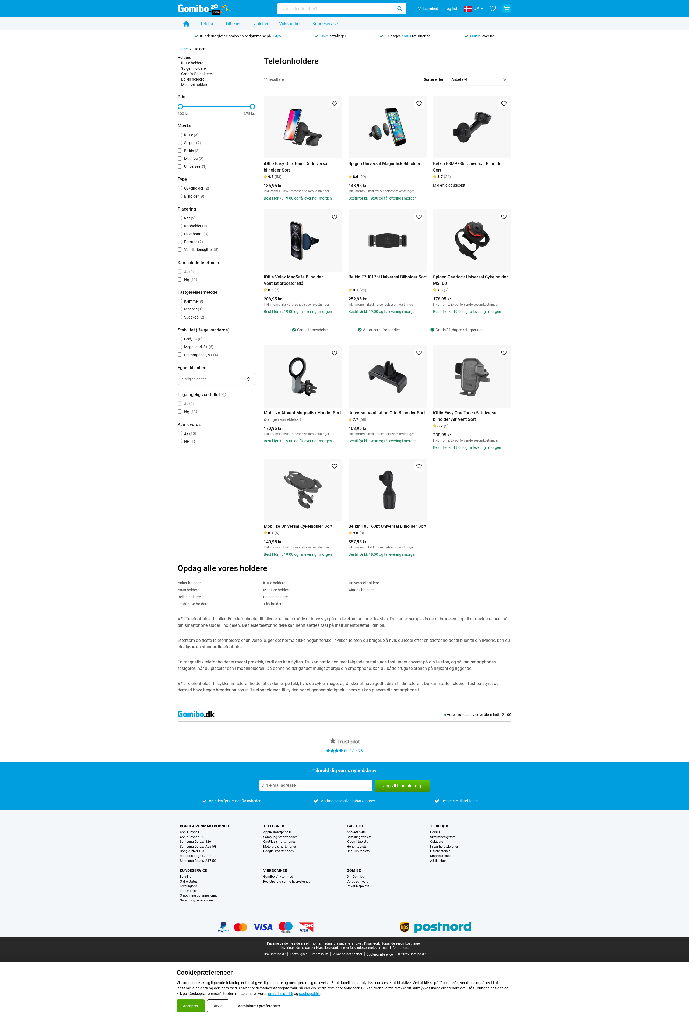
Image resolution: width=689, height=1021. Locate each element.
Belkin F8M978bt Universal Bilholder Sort (468, 167)
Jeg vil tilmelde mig (402, 785)
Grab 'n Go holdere (196, 74)
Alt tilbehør (438, 861)
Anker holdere (189, 583)
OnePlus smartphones (279, 842)
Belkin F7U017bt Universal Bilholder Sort (388, 276)
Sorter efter (434, 79)
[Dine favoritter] (492, 8)
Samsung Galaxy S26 (195, 842)
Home (183, 49)
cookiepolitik (309, 993)
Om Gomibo (355, 877)
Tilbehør (233, 23)
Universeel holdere (364, 583)
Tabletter (260, 23)
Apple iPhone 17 (192, 832)
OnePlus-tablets (358, 851)
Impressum (320, 954)
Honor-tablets (357, 846)
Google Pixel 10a (192, 851)
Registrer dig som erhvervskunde (286, 881)
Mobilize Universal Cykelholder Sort (298, 526)
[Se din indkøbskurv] (506, 8)
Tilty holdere (273, 604)
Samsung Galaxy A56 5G (198, 846)
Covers (435, 832)
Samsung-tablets (359, 837)
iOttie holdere (192, 63)
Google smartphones (278, 851)
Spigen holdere (193, 68)
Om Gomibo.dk (275, 954)
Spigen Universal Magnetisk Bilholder (385, 163)
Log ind (451, 8)
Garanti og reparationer (197, 900)
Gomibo (354, 870)
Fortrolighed (299, 954)
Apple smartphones (277, 832)
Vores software (357, 881)
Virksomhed (428, 8)
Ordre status (189, 881)
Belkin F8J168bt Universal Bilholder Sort (387, 526)
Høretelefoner (440, 851)
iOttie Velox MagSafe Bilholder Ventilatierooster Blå (293, 280)
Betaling (186, 877)
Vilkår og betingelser (347, 954)
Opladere (436, 842)
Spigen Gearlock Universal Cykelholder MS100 (470, 280)
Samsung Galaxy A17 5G (198, 861)
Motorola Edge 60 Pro (196, 856)
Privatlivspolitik (358, 886)
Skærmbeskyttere (442, 837)
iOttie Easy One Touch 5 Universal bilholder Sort (296, 167)
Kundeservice (325, 23)
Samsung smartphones (280, 837)
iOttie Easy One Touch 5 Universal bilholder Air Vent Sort (465, 416)
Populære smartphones (204, 826)
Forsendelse (188, 891)
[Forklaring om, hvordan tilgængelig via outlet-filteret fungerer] (224, 395)
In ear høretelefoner (444, 846)
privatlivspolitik (280, 993)
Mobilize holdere (194, 84)
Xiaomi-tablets (357, 842)
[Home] (186, 23)
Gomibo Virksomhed (278, 877)
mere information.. (395, 948)
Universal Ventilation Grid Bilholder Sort (387, 412)
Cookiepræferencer (380, 954)
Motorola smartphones (280, 846)
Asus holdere (188, 590)
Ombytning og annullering (199, 895)
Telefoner (273, 826)
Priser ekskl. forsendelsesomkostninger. (392, 943)
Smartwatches (440, 856)
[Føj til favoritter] (334, 103)
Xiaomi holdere (361, 590)
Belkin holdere (192, 79)
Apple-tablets (356, 832)
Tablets (355, 826)
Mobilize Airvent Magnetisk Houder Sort (302, 412)
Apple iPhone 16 (192, 837)
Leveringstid (188, 886)
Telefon (207, 23)
